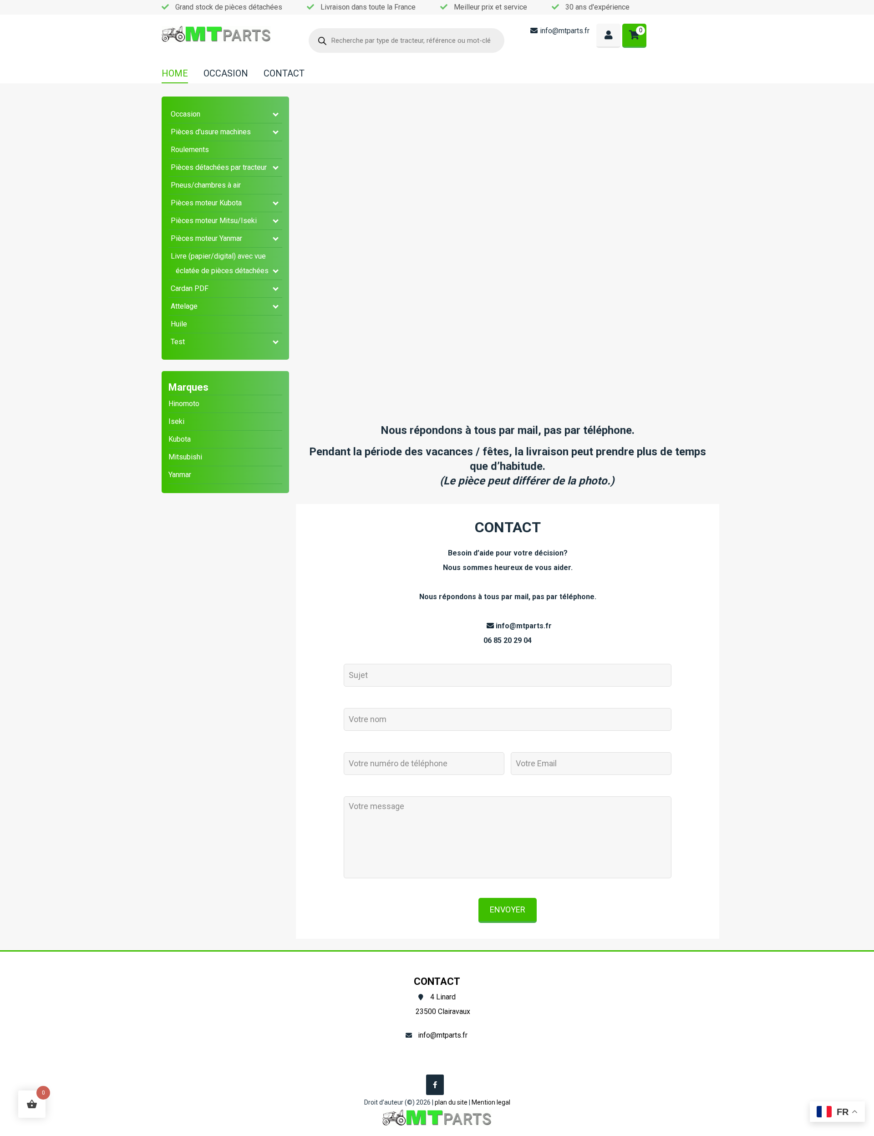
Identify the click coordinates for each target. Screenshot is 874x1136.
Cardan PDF (189, 288)
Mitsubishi (185, 457)
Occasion (185, 114)
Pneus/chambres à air (206, 185)
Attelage (184, 306)
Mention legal (491, 1102)
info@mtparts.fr (564, 30)
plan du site (451, 1102)
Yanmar (179, 474)
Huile (179, 324)
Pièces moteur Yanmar (206, 238)
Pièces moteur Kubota (206, 203)
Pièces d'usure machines (211, 131)
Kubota (179, 439)
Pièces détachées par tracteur (219, 167)
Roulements (190, 149)
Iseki (176, 421)
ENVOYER (507, 909)
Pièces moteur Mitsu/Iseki (214, 220)
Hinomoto (183, 403)
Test (178, 341)
